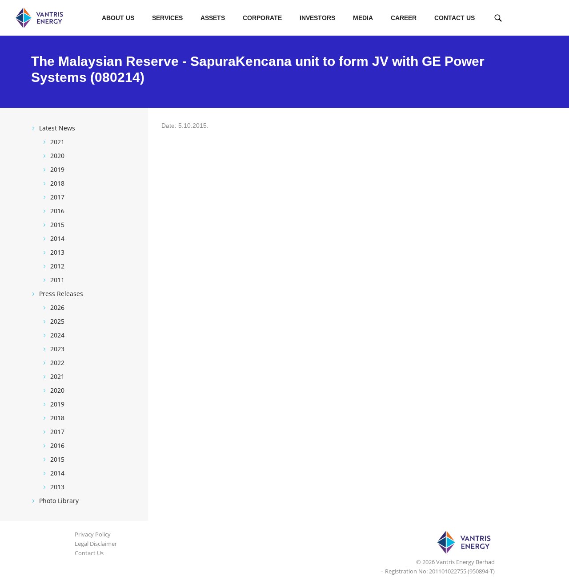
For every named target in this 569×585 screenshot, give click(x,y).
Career (404, 17)
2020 (57, 155)
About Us (118, 17)
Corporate (262, 17)
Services (167, 17)
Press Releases (61, 293)
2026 (57, 307)
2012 (57, 266)
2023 (57, 349)
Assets (212, 17)
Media (363, 17)
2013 (57, 252)
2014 (57, 238)
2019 (57, 169)
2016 (57, 211)
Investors (317, 17)
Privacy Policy (93, 534)
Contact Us (454, 17)
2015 (57, 224)
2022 (57, 362)
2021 (57, 142)
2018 (57, 183)
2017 (57, 197)
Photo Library (59, 500)
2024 (57, 335)
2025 (57, 321)
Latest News (57, 128)
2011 (57, 280)
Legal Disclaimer (96, 544)
